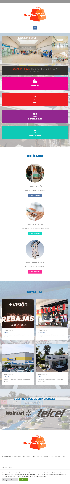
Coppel (7, 377)
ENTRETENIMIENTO (35, 119)
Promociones (9, 330)
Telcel (40, 377)
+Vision (7, 332)
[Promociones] (18, 313)
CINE (35, 102)
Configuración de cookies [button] (10, 480)
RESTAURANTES (35, 135)
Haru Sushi (42, 332)
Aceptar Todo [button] (23, 480)
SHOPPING (35, 86)
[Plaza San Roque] (35, 14)
